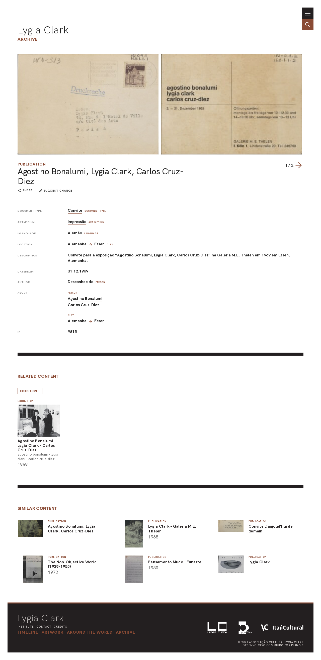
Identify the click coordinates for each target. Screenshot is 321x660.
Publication (32, 164)
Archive (28, 39)
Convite (75, 210)
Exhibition (30, 391)
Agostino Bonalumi (85, 298)
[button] (90, 632)
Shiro (279, 645)
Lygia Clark (43, 29)
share (28, 190)
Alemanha (77, 244)
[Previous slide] (280, 165)
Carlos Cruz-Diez (83, 304)
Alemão (75, 233)
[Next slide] (298, 165)
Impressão (77, 221)
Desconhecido (80, 281)
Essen (99, 244)
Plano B (297, 645)
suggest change (58, 191)
